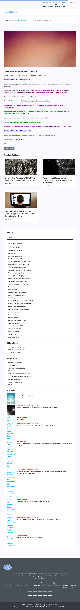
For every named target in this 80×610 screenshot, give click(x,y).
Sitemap (11, 371)
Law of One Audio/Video (16, 326)
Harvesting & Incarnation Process (19, 270)
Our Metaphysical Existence (17, 281)
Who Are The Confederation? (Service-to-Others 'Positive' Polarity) (38, 519)
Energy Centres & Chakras (17, 267)
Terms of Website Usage (46, 584)
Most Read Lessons (14, 329)
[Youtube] (14, 1)
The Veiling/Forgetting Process (19, 273)
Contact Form (74, 586)
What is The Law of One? (25, 396)
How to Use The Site (15, 362)
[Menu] (49, 12)
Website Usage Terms (15, 382)
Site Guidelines (13, 385)
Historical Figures (14, 317)
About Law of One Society (17, 368)
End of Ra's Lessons (14, 352)
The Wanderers (13, 287)
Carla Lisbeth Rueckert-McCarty (19, 374)
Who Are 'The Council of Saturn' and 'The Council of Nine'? (35, 425)
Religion (11, 315)
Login (52, 2)
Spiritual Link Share (14, 379)
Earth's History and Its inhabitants (27, 469)
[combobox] (40, 237)
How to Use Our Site (27, 584)
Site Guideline (19, 584)
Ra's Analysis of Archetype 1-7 (18, 298)
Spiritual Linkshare (56, 584)
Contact (73, 2)
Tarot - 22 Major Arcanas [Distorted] (20, 301)
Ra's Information (13, 323)
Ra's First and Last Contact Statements (30, 537)
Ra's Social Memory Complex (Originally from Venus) (33, 501)
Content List (12, 334)
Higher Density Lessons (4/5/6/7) (19, 278)
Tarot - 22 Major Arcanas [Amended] (20, 303)
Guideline (45, 2)
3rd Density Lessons (15, 256)
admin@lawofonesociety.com (54, 6)
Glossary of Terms (14, 337)
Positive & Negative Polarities (18, 284)
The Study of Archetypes (16, 295)
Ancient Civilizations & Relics (18, 320)
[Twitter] (8, 1)
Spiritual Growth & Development (19, 259)
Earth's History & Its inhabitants (19, 264)
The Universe (12, 289)
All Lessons (11, 253)
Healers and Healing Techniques (19, 261)
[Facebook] (6, 1)
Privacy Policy (13, 365)
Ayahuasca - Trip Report (16, 347)
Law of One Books (14, 248)
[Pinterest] (11, 1)
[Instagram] (17, 1)
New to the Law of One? (16, 250)
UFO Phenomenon (14, 312)
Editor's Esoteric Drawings (17, 350)
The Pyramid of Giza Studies (18, 292)
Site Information (13, 331)
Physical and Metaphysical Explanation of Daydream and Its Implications (57, 180)
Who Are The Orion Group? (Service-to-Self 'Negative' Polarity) (37, 407)
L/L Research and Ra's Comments (19, 376)
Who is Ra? (20, 419)
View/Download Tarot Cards (17, 306)
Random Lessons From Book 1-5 (18, 309)
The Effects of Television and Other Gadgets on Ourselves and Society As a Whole (19, 213)
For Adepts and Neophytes (17, 276)
